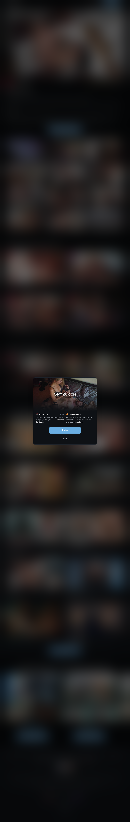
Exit (65, 439)
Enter (65, 430)
